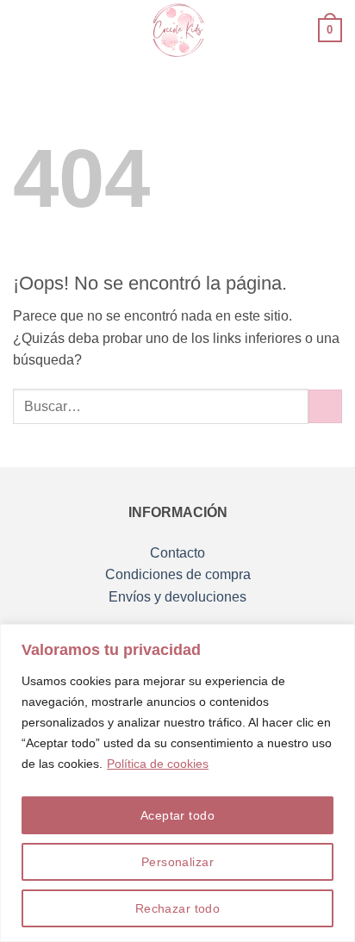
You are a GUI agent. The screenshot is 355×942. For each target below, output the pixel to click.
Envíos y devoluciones (177, 597)
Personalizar (177, 862)
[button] (23, 30)
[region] (177, 783)
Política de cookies (158, 763)
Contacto (177, 553)
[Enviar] (325, 406)
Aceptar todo (177, 815)
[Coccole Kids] (177, 30)
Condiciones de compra (178, 574)
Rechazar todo (177, 908)
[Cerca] (337, 638)
